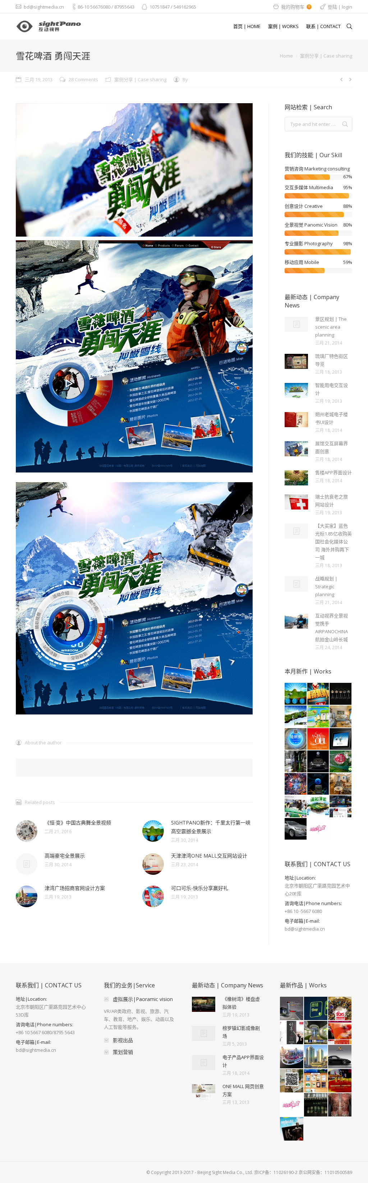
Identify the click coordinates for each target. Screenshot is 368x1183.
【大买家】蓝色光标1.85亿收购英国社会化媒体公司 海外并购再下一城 (333, 541)
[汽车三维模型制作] (296, 829)
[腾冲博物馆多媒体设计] (318, 806)
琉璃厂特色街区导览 (331, 360)
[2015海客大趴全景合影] (340, 1009)
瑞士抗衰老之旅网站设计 (331, 500)
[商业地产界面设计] (341, 739)
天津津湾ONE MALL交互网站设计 (209, 855)
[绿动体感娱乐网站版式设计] (292, 1129)
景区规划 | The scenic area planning (331, 327)
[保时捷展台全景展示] (340, 1057)
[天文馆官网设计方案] (341, 806)
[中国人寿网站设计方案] (296, 806)
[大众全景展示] (318, 761)
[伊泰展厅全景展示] (316, 1033)
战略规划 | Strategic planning (326, 586)
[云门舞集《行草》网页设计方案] (292, 1033)
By (185, 79)
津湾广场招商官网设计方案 (75, 888)
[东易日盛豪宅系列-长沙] (341, 716)
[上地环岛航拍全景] (316, 1057)
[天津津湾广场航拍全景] (292, 1057)
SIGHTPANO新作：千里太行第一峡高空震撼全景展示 (210, 827)
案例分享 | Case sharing (326, 55)
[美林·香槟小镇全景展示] (292, 1081)
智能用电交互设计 (331, 389)
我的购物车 (295, 7)
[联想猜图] (318, 694)
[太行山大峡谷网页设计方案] (296, 716)
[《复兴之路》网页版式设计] (340, 1081)
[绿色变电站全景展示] (296, 761)
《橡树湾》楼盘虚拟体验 (241, 1003)
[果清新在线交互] (318, 716)
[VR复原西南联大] (292, 1009)
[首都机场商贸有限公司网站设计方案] (340, 1033)
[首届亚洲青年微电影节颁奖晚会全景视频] (318, 739)
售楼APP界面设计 (333, 472)
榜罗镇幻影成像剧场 (241, 1032)
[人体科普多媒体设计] (340, 1105)
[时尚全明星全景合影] (318, 829)
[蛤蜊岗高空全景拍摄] (296, 739)
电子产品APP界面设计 (243, 1061)
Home (286, 55)
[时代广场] (296, 784)
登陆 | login (340, 7)
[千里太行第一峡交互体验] (296, 694)
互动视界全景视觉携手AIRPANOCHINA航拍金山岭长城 (331, 627)
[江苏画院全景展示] (316, 1105)
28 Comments (83, 79)
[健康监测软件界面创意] (318, 784)
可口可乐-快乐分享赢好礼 (199, 888)
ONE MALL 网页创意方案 (243, 1090)
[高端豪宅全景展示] (341, 784)
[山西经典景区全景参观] (341, 694)
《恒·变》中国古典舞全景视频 (78, 822)
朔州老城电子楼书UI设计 (331, 418)
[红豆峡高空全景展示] (341, 761)
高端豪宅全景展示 (65, 855)
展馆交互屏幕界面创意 (331, 447)
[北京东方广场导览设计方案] (316, 1009)
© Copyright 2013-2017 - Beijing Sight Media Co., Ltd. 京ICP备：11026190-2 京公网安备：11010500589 (249, 1172)
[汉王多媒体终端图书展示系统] (316, 1081)
